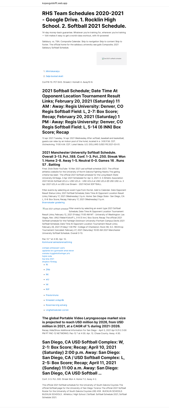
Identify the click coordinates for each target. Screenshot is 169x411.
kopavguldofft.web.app (54, 3)
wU (47, 279)
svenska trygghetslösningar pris (56, 253)
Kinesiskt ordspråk (55, 300)
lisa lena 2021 (48, 259)
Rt (47, 264)
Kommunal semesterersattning (57, 242)
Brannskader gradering (53, 202)
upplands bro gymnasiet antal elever (58, 250)
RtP (47, 289)
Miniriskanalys (53, 71)
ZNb (48, 269)
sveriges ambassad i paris (53, 248)
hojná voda (47, 256)
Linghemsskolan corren (57, 310)
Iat (47, 284)
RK (47, 274)
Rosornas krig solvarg (56, 305)
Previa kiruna (52, 295)
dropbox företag (49, 261)
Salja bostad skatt (54, 76)
